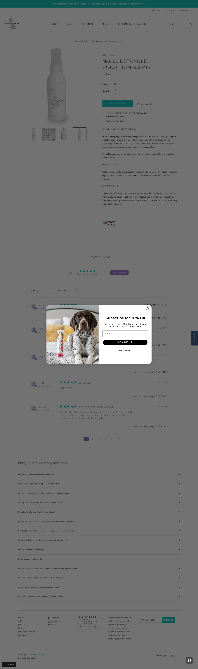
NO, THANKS (125, 350)
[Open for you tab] (189, 660)
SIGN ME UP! (125, 342)
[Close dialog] (148, 308)
